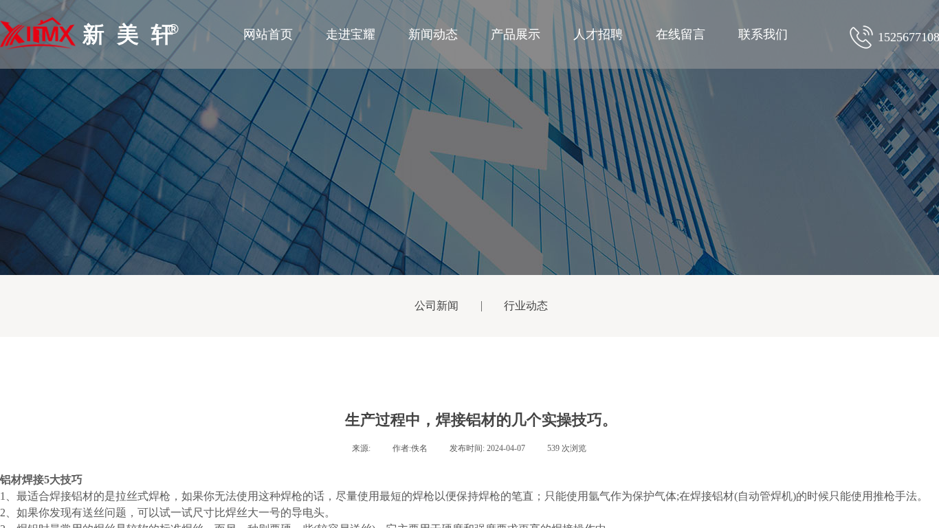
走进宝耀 (350, 34)
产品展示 (515, 34)
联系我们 (763, 34)
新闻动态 (433, 34)
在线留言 (680, 34)
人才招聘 (598, 34)
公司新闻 (437, 305)
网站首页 (268, 34)
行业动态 (526, 305)
